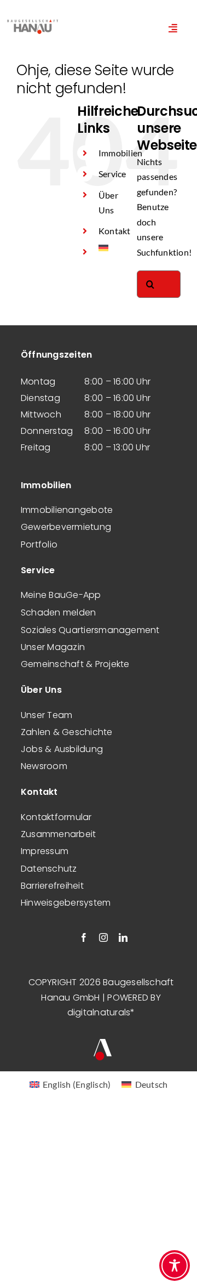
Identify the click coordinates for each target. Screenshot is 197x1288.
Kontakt (115, 230)
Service (112, 173)
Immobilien (120, 153)
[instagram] (103, 937)
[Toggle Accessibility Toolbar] (174, 1265)
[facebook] (83, 937)
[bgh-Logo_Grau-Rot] (32, 21)
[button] (19, 1268)
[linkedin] (123, 937)
